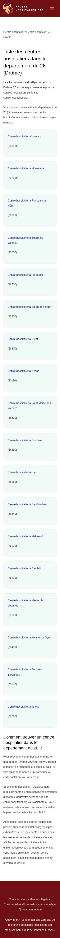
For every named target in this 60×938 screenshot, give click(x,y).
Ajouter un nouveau (30, 909)
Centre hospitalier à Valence (24, 136)
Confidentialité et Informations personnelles (29, 904)
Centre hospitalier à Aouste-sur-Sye (29, 637)
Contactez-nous (18, 899)
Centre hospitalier (13, 31)
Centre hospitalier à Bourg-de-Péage (29, 306)
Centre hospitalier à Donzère (25, 440)
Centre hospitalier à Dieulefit (24, 568)
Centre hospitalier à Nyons (23, 370)
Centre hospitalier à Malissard (25, 536)
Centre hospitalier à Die (22, 472)
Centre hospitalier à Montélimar (26, 168)
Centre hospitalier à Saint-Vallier (27, 504)
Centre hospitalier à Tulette (24, 706)
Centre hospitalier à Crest (23, 338)
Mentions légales (40, 899)
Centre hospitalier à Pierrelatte (26, 274)
